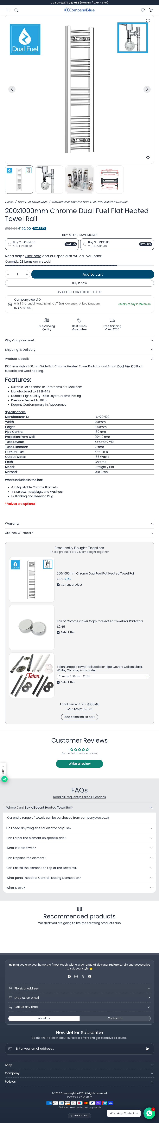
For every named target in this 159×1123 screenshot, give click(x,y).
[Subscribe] (147, 1049)
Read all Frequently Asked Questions (79, 797)
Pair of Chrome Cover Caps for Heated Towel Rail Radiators (100, 621)
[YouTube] (89, 976)
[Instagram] (76, 976)
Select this (68, 632)
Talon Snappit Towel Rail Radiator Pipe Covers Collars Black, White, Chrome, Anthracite (100, 668)
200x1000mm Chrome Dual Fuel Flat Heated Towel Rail (95, 573)
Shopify (87, 1096)
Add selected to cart (79, 717)
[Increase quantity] (27, 274)
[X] (83, 976)
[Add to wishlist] (148, 158)
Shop (8, 1065)
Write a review (80, 763)
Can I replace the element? (26, 858)
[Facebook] (69, 976)
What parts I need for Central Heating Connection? (43, 878)
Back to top (81, 1115)
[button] (8, 10)
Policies (10, 1082)
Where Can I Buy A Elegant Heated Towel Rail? (39, 807)
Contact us (115, 1018)
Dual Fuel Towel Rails (32, 202)
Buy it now (79, 283)
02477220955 (23, 308)
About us (44, 1018)
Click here (33, 256)
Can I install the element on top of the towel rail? (41, 868)
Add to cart (93, 274)
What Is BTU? (15, 888)
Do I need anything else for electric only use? (38, 828)
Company (12, 1073)
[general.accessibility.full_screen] (147, 20)
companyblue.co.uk (95, 818)
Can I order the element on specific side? (36, 838)
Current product (71, 585)
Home (9, 202)
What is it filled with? (21, 848)
